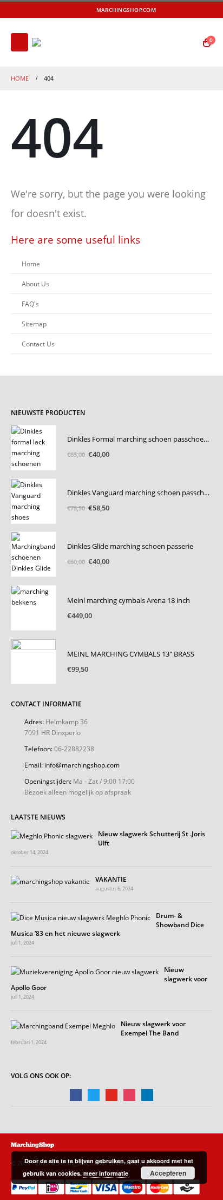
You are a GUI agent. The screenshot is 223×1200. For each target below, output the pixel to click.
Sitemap (34, 323)
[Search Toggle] (186, 42)
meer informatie (105, 1173)
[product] (33, 447)
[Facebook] (162, 9)
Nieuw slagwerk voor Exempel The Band (153, 1028)
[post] (52, 834)
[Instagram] (205, 9)
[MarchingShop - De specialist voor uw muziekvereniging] (61, 42)
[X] (176, 9)
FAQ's (30, 303)
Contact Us (38, 343)
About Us (35, 283)
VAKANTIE (111, 879)
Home (31, 263)
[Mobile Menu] (19, 42)
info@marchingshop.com (82, 764)
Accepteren (168, 1173)
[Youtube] (191, 9)
